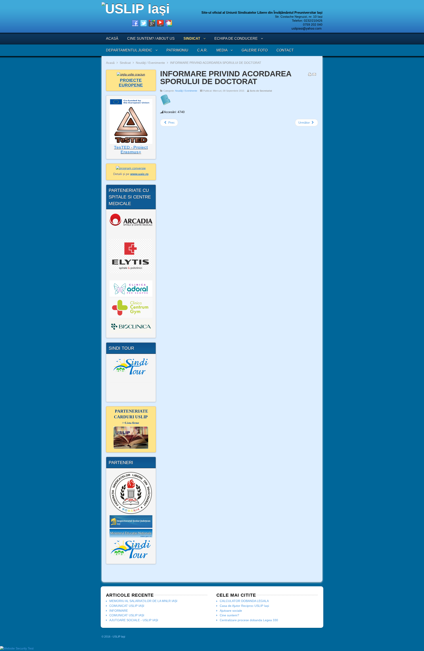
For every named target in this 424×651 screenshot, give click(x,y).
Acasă (110, 62)
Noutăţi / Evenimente (150, 62)
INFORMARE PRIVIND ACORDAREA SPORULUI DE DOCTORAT (225, 77)
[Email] (314, 75)
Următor (304, 122)
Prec (171, 122)
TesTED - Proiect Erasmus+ (131, 150)
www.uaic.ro (139, 174)
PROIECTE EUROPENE (131, 82)
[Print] (310, 75)
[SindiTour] (131, 366)
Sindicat (125, 62)
